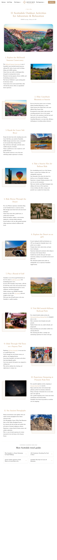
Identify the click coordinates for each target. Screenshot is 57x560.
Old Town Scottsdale (13, 350)
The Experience (40, 2)
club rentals (17, 293)
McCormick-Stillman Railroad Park (38, 317)
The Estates (17, 2)
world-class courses (16, 279)
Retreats (4, 2)
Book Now (51, 2)
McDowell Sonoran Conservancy (12, 64)
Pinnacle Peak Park (34, 386)
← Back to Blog (28, 9)
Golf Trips (9, 2)
